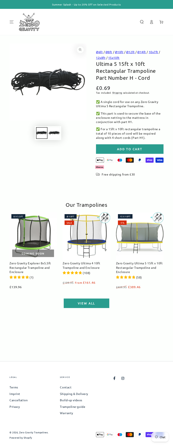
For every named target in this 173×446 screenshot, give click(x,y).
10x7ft (153, 52)
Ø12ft (130, 52)
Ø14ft (141, 52)
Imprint (14, 394)
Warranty (66, 413)
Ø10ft (119, 52)
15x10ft (114, 57)
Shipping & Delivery (74, 394)
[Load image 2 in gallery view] (54, 133)
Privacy (14, 406)
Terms (13, 387)
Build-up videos (71, 400)
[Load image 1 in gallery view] (41, 133)
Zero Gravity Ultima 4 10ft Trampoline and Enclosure (81, 265)
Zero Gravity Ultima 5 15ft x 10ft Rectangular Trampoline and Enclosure (139, 267)
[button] (142, 22)
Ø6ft (99, 52)
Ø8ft (108, 52)
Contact (66, 387)
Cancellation (18, 400)
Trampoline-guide (72, 406)
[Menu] (12, 22)
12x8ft (100, 57)
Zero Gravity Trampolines (33, 432)
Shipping (117, 92)
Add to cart (129, 149)
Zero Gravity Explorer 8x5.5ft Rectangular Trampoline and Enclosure (30, 267)
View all (86, 303)
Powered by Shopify (20, 437)
